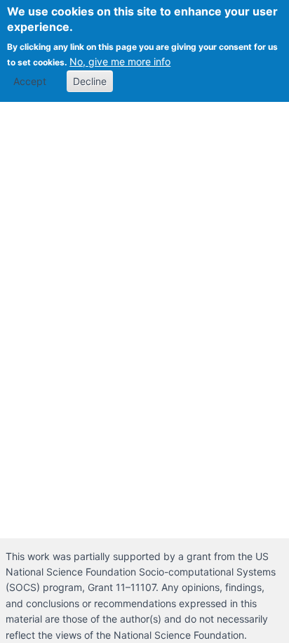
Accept (29, 81)
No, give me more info (119, 61)
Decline (90, 81)
